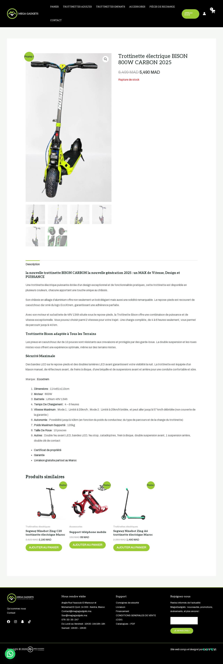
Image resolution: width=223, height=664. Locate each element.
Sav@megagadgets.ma (74, 615)
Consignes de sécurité (127, 603)
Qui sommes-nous (16, 608)
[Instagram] (15, 621)
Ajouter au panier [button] (44, 547)
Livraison (120, 607)
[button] (105, 59)
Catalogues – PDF (125, 624)
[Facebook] (8, 621)
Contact (56, 20)
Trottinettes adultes (77, 6)
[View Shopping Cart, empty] (212, 13)
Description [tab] (33, 264)
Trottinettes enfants (110, 6)
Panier (54, 6)
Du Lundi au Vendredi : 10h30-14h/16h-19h (83, 624)
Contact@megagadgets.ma (76, 611)
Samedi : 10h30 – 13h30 (73, 628)
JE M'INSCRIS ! (182, 630)
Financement (122, 611)
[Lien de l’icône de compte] (204, 13)
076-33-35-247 (70, 619)
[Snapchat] (22, 621)
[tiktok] (29, 621)
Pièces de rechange (162, 6)
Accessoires (137, 6)
